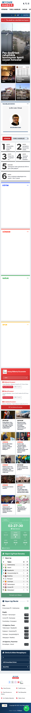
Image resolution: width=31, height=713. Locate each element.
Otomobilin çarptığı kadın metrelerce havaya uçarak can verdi (9, 148)
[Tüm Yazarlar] (28, 104)
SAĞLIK (24, 9)
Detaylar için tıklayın (15, 595)
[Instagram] (15, 682)
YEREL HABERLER (14, 9)
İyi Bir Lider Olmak (15, 108)
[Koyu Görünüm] (24, 3)
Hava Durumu (6, 688)
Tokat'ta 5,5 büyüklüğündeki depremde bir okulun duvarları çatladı (7, 509)
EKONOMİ (10, 164)
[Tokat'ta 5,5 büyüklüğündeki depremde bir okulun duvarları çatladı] (8, 499)
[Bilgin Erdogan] (15, 119)
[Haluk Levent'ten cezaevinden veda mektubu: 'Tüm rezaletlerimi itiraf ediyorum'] (8, 459)
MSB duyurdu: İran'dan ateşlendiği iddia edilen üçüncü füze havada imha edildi (22, 489)
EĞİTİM (5, 185)
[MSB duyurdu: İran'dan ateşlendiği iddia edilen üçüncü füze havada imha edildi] (23, 479)
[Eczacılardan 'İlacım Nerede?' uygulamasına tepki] (23, 499)
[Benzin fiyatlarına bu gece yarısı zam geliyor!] (23, 459)
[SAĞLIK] (28, 278)
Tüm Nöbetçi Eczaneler (16, 407)
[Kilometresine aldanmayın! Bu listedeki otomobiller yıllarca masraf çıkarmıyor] (23, 415)
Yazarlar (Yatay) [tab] (8, 104)
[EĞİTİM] (28, 185)
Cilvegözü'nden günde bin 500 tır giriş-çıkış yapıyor (18, 167)
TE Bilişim (19, 710)
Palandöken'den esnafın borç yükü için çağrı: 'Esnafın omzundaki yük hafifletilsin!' (7, 425)
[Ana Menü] (28, 3)
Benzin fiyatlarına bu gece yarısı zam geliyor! (22, 468)
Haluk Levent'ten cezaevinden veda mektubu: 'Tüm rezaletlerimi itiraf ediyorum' (7, 469)
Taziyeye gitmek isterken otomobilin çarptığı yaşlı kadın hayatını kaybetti (25, 157)
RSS (5, 705)
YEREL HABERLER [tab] (18, 138)
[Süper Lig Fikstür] (28, 601)
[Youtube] (18, 682)
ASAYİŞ (8, 144)
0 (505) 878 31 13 (8, 397)
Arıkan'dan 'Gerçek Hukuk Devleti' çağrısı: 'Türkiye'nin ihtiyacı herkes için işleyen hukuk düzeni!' (22, 448)
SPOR (4, 325)
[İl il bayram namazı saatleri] (8, 479)
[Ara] (26, 3)
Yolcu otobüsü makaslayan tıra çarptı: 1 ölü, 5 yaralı (17, 177)
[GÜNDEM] (28, 232)
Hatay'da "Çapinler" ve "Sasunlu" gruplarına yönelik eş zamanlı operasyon (11, 157)
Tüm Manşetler (22, 692)
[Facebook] (9, 682)
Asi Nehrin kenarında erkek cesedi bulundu (25, 148)
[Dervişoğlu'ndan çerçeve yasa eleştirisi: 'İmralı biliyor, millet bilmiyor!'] (8, 436)
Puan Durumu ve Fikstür (6, 693)
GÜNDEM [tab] (7, 138)
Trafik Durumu (22, 688)
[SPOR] (28, 324)
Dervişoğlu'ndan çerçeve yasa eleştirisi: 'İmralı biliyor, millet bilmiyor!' (7, 446)
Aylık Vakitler (7, 548)
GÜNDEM (4, 9)
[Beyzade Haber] (7, 3)
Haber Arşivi (21, 698)
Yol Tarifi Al (18, 386)
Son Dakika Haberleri (8, 698)
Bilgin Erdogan (15, 127)
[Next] (21, 682)
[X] (12, 682)
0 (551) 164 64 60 (8, 386)
